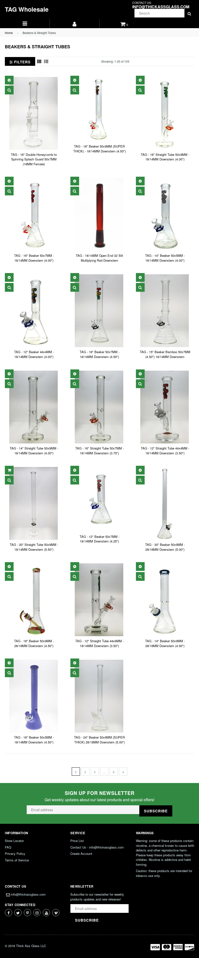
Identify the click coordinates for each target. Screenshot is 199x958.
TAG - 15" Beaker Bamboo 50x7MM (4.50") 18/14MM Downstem (165, 354)
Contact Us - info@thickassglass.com (97, 847)
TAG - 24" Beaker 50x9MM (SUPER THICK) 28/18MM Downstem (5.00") (99, 739)
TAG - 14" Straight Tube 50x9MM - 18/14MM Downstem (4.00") (34, 450)
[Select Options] (9, 80)
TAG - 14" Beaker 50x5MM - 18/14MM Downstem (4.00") (165, 258)
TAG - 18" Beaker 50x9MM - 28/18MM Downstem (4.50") (34, 643)
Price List (77, 840)
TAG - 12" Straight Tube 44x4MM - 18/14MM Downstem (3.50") (165, 450)
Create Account (81, 853)
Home (9, 33)
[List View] (46, 61)
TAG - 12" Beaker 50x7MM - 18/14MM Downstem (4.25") (99, 539)
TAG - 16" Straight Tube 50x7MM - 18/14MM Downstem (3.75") (99, 450)
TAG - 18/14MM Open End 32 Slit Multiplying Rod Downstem (99, 258)
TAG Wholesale (27, 9)
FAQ (8, 847)
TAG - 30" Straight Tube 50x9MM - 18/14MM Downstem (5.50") (34, 547)
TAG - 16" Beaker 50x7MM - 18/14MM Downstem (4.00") (34, 258)
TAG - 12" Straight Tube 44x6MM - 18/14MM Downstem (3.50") (99, 643)
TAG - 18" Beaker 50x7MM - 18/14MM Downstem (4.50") (99, 354)
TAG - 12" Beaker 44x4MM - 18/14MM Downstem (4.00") (34, 354)
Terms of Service (17, 860)
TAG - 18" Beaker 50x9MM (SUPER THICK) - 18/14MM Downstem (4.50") (99, 148)
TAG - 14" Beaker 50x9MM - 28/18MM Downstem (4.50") (165, 643)
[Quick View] (9, 90)
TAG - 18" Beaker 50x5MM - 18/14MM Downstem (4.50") (34, 739)
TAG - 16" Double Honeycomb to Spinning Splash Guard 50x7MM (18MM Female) (34, 159)
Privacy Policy (15, 853)
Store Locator (14, 840)
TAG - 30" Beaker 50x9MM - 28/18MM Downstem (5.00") (165, 547)
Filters (22, 62)
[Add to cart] (9, 470)
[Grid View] (39, 61)
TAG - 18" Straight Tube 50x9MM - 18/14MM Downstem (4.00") (165, 157)
